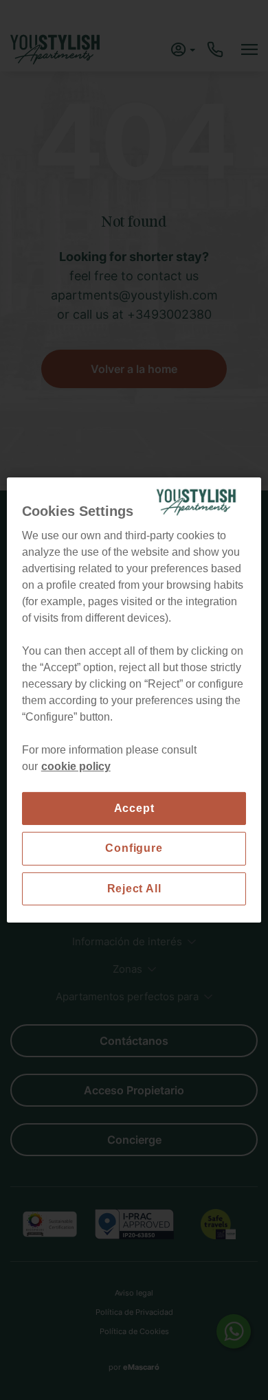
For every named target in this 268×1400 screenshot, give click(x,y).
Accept (134, 808)
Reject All (134, 888)
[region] (134, 700)
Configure (133, 848)
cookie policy (76, 766)
